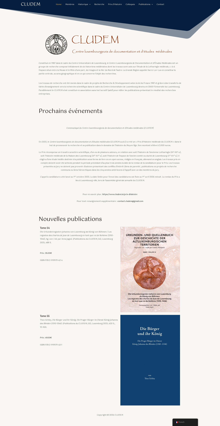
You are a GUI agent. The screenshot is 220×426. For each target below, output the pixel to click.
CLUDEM (30, 4)
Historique (83, 4)
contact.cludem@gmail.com (130, 201)
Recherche (99, 4)
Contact (160, 4)
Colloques (130, 4)
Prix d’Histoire (115, 4)
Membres (69, 4)
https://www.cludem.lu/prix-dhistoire (119, 194)
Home (58, 4)
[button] (89, 4)
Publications (144, 4)
